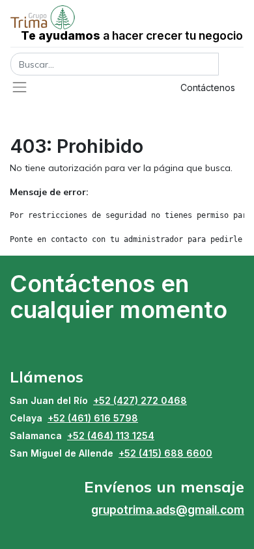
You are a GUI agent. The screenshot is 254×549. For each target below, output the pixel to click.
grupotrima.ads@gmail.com (167, 509)
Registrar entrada (111, 87)
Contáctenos (207, 87)
